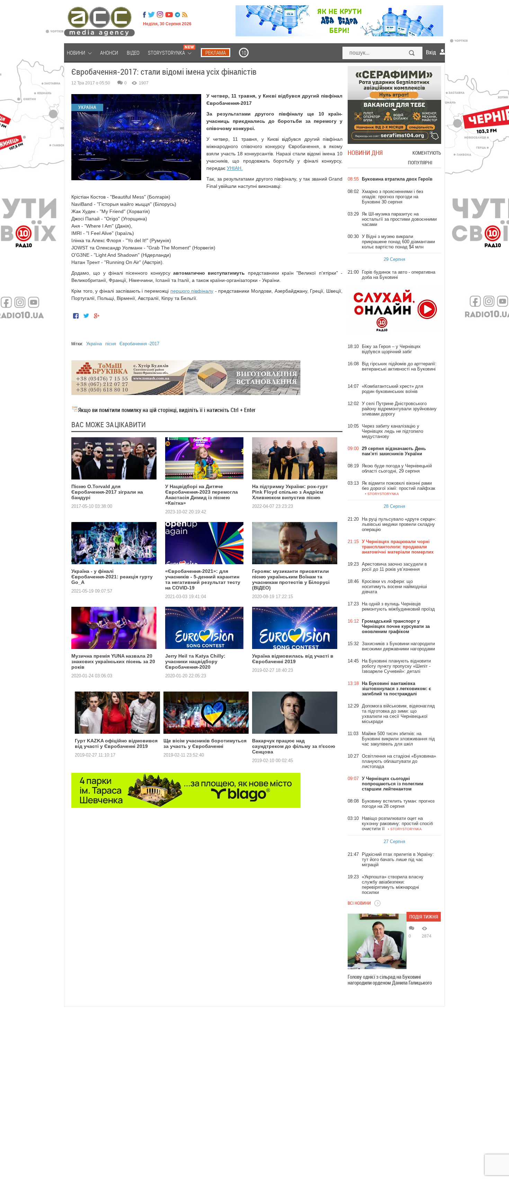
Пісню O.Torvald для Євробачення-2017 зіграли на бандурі (107, 492)
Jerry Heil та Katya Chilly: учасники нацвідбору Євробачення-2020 (195, 661)
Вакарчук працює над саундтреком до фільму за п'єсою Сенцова (293, 746)
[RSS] (184, 14)
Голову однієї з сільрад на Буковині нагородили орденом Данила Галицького (390, 980)
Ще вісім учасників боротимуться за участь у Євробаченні (205, 743)
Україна (94, 343)
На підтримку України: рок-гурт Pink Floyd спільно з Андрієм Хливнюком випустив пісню (290, 492)
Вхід (431, 52)
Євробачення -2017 (139, 343)
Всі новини (359, 903)
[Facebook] (144, 14)
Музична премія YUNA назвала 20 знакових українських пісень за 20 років (113, 661)
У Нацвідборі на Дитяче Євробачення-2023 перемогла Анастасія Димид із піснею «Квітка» (201, 495)
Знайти (412, 53)
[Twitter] (151, 14)
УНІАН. (235, 168)
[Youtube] (169, 14)
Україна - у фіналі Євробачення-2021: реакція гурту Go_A (112, 576)
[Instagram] (160, 14)
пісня (110, 343)
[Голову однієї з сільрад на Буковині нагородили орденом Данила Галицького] (377, 941)
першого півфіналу (192, 291)
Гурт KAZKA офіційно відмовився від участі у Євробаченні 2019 (116, 743)
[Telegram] (177, 14)
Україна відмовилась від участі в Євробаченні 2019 (292, 658)
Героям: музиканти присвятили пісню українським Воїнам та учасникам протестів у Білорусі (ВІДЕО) (291, 579)
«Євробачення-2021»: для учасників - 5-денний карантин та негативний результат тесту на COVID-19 (202, 579)
